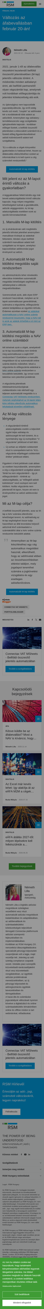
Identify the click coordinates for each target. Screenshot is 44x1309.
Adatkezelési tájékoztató (11, 1286)
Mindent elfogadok (22, 1302)
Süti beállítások (22, 1294)
